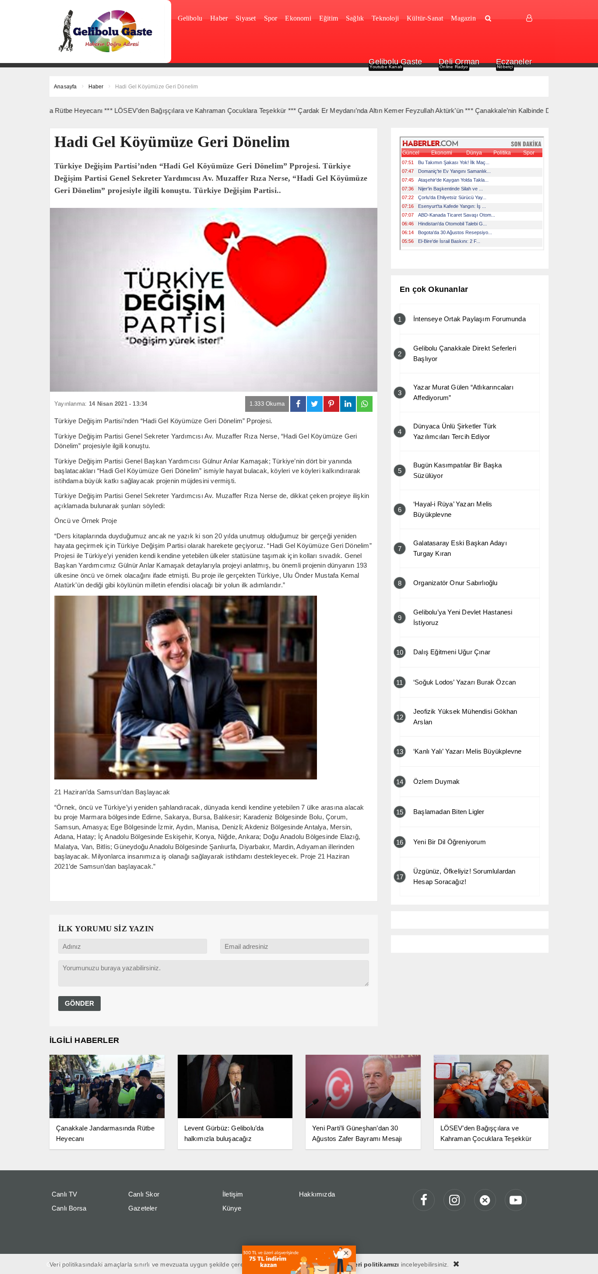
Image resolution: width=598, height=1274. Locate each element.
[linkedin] (348, 404)
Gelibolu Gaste (395, 61)
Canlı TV (64, 1194)
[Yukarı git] (580, 1256)
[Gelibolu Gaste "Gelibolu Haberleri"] (107, 31)
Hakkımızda (317, 1194)
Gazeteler (142, 1208)
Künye (231, 1208)
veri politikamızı (375, 1264)
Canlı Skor (143, 1194)
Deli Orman (459, 61)
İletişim (232, 1194)
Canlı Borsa (69, 1208)
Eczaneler (514, 61)
